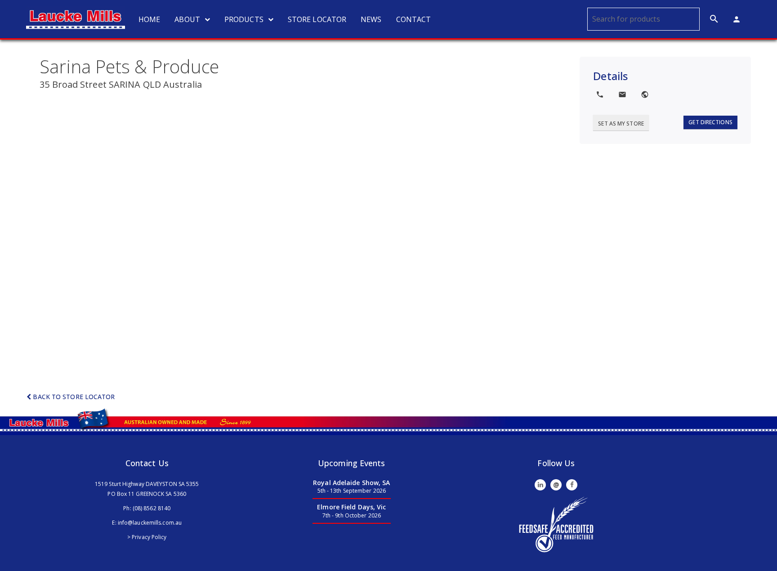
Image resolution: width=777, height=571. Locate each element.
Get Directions (710, 122)
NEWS (371, 19)
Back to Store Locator (73, 396)
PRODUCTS (243, 19)
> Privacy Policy (147, 537)
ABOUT (187, 19)
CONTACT (413, 19)
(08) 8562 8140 (151, 508)
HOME (149, 19)
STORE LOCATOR (317, 19)
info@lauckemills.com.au (150, 522)
